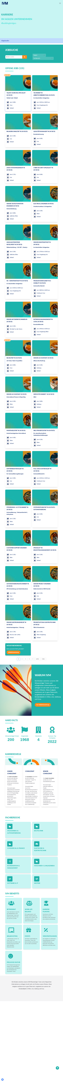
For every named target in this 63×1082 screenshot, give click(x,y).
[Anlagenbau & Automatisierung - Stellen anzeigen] (9, 826)
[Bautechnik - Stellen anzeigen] (36, 826)
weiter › (38, 659)
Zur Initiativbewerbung (42, 704)
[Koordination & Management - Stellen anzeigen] (9, 861)
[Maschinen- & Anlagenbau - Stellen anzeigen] (36, 861)
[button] (60, 3)
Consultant (29, 771)
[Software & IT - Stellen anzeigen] (9, 878)
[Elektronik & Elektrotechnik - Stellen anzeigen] (36, 844)
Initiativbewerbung (13, 652)
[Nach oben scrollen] (57, 1068)
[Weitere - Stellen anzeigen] (36, 878)
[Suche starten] (24, 57)
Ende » (43, 659)
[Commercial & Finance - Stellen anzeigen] (9, 844)
